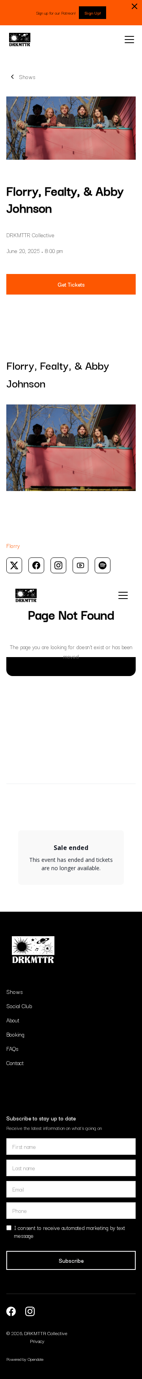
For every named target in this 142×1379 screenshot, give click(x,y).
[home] (19, 39)
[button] (128, 39)
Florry (13, 545)
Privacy (37, 1341)
